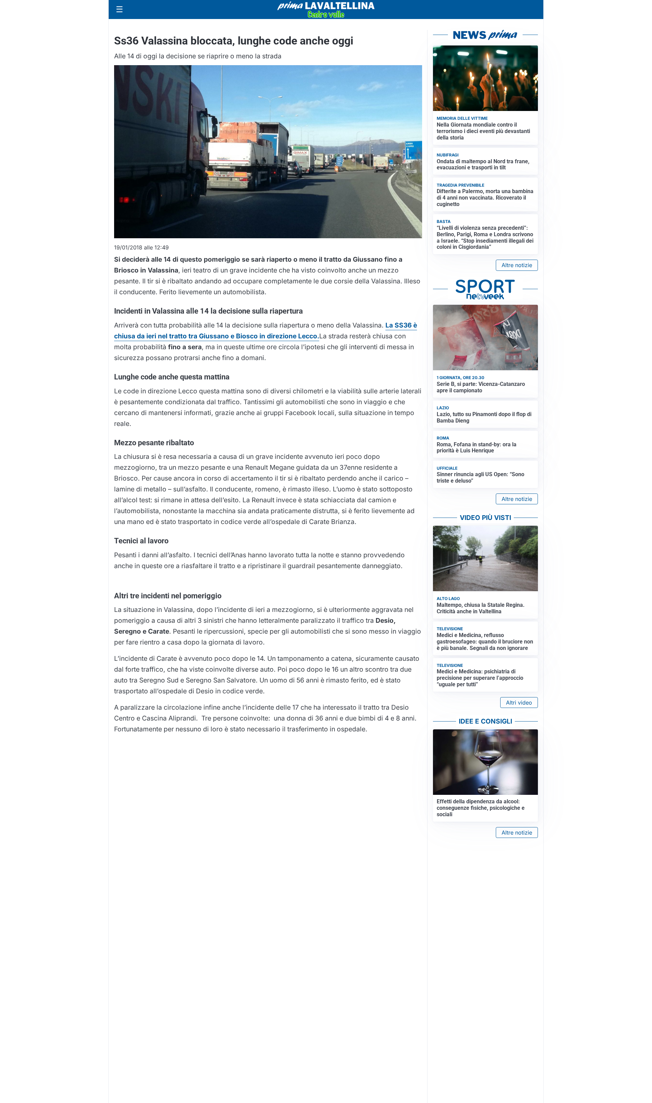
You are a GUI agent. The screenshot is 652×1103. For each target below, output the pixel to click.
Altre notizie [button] (517, 265)
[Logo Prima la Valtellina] (326, 9)
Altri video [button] (519, 702)
